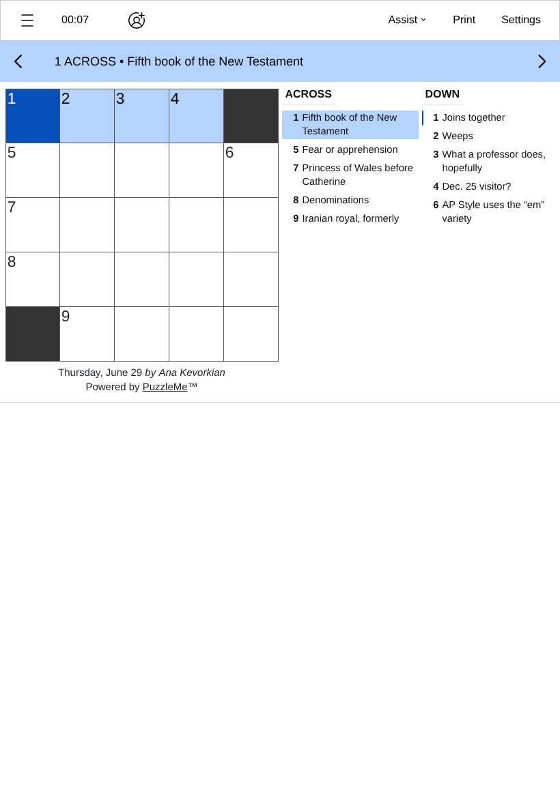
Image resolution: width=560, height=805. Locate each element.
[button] (27, 20)
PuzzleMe (165, 387)
